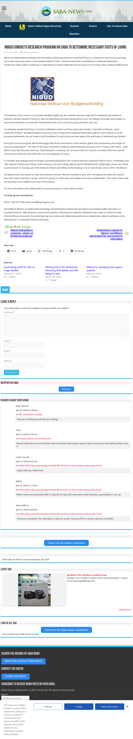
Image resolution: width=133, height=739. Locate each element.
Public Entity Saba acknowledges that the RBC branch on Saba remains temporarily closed (60, 465)
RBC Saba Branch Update (30, 414)
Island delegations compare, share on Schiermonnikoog (21, 233)
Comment (9, 312)
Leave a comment (31, 52)
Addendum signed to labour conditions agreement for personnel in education (106, 234)
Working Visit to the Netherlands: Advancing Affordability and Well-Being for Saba (62, 270)
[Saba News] (66, 11)
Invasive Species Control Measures (35, 438)
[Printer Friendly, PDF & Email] (17, 227)
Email (7, 351)
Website (7, 361)
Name (7, 341)
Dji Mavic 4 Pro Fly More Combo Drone (87, 575)
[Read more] (125, 609)
